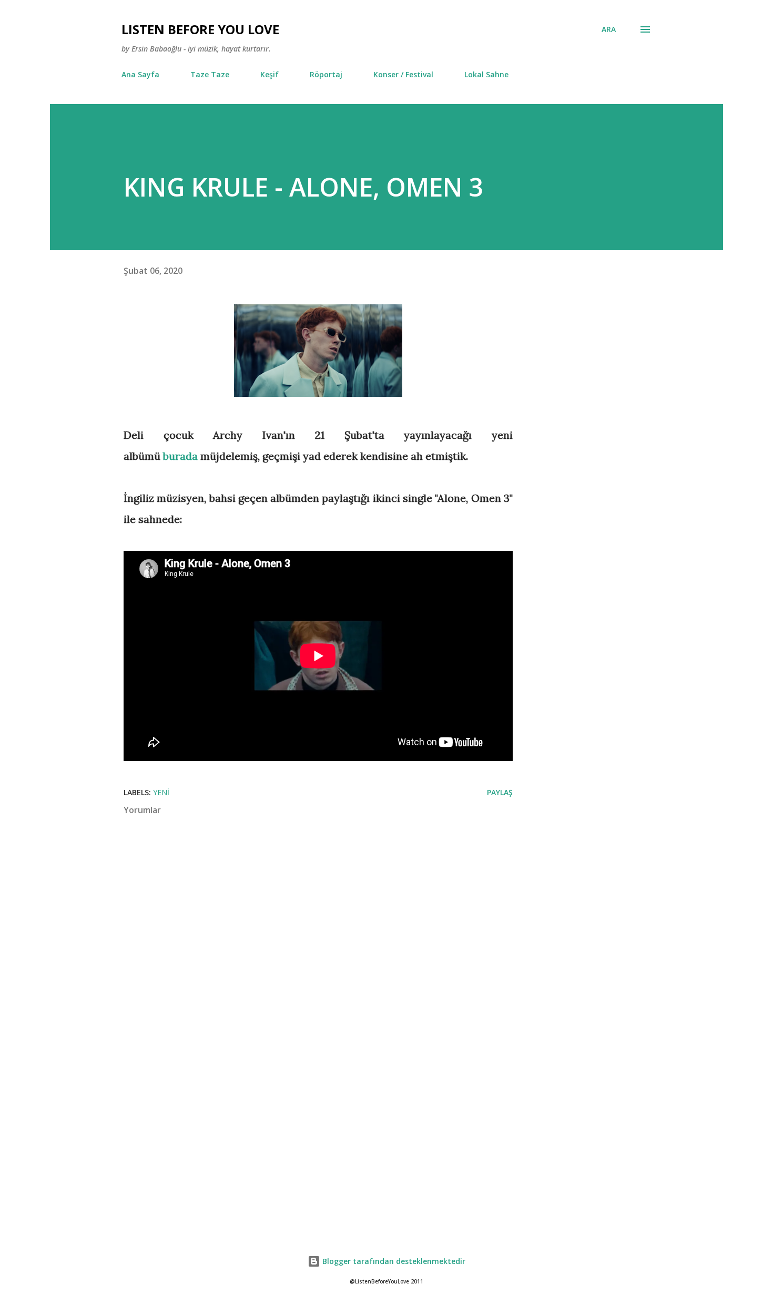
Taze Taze (209, 74)
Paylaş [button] (500, 792)
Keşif (269, 74)
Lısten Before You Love (200, 29)
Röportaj (326, 74)
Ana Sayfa (140, 74)
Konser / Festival (403, 74)
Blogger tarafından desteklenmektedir (392, 1261)
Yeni (161, 792)
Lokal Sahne (486, 74)
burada (180, 456)
